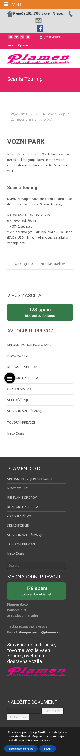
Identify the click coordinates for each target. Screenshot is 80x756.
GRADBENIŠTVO (19, 389)
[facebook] (10, 38)
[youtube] (28, 38)
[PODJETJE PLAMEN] (34, 58)
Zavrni (47, 748)
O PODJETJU (22, 264)
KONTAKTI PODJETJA (22, 378)
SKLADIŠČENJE (18, 400)
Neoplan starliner (54, 264)
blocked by (45, 314)
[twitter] (16, 38)
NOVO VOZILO (17, 355)
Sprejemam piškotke (21, 748)
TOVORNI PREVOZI (21, 422)
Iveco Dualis (16, 433)
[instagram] (22, 38)
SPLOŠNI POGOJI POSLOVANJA (29, 344)
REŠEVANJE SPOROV (22, 367)
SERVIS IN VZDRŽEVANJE (25, 411)
